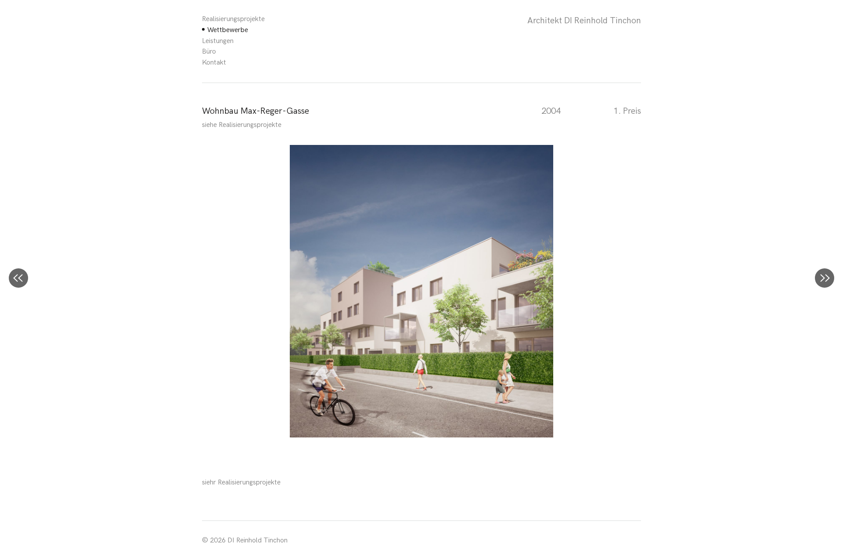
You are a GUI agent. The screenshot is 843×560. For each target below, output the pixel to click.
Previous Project (18, 278)
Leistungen (218, 41)
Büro (209, 51)
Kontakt (214, 62)
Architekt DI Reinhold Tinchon (584, 20)
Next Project (824, 278)
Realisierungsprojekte (233, 19)
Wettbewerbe (227, 30)
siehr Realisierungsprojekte (241, 482)
